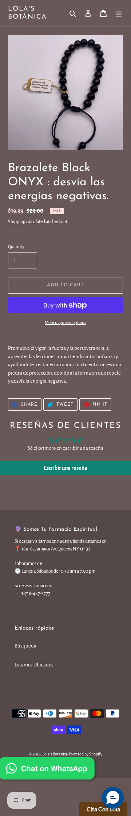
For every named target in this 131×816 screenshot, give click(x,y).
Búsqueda (25, 646)
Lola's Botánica (27, 13)
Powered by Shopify (85, 754)
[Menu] (118, 13)
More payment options (65, 322)
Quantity (16, 246)
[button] (113, 798)
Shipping (16, 221)
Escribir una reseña (65, 468)
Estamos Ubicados (34, 665)
